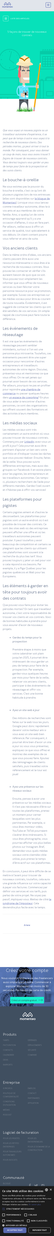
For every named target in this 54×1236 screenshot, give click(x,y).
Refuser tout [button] (40, 1230)
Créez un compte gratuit (24, 1000)
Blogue (6, 1183)
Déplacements (35, 1045)
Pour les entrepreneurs (35, 1140)
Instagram (42, 1185)
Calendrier (8, 1055)
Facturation (9, 1045)
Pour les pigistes (11, 1138)
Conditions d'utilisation (9, 1103)
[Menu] (48, 5)
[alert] (27, 1211)
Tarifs (6, 1040)
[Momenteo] (7, 5)
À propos (7, 1088)
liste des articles (19, 19)
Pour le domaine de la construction (39, 1149)
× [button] (51, 1190)
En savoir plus (35, 1204)
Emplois (32, 1088)
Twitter (36, 1185)
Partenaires (34, 1098)
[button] (27, 1225)
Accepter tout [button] (14, 1230)
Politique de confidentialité (11, 1095)
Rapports (7, 1065)
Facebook (30, 1185)
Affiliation (33, 1103)
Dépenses (32, 1040)
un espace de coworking (23, 397)
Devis (5, 1060)
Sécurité (32, 1050)
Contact (32, 1093)
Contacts (8, 1050)
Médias (6, 1110)
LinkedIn (29, 442)
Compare (32, 1055)
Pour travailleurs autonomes (12, 1153)
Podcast (7, 1115)
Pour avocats (10, 1160)
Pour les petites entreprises (11, 1145)
